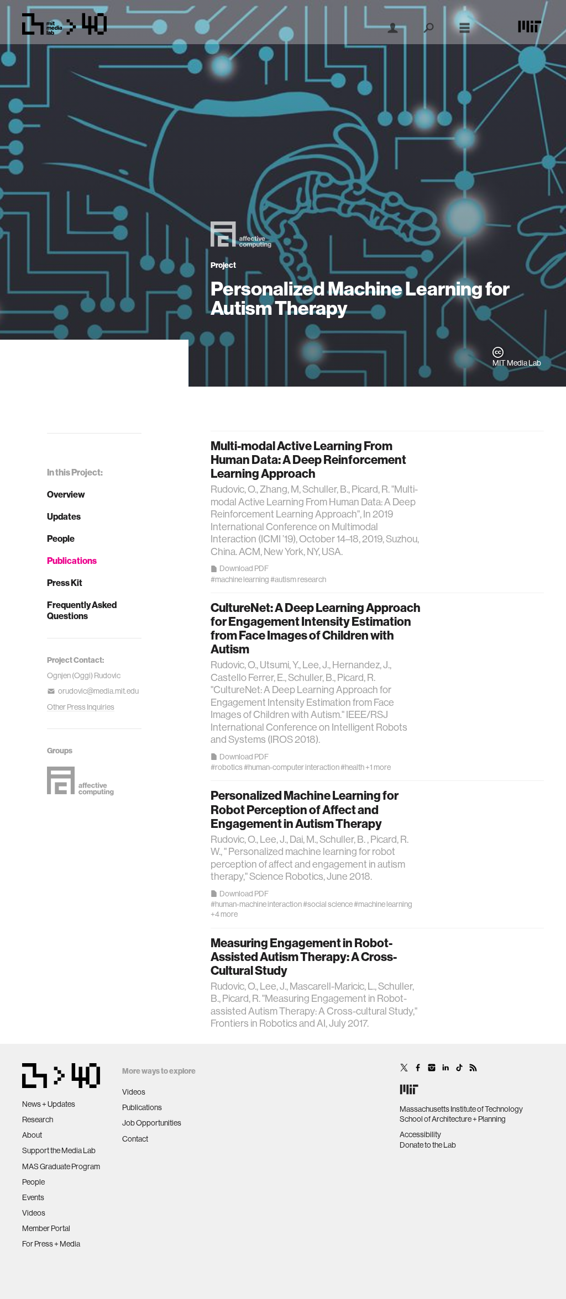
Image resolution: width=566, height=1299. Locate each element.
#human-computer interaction (291, 767)
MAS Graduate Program (61, 1166)
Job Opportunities (151, 1123)
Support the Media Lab (59, 1150)
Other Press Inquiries (80, 707)
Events (33, 1197)
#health (352, 767)
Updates (64, 516)
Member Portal (46, 1228)
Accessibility (420, 1134)
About (32, 1135)
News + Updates (48, 1104)
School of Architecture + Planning (453, 1119)
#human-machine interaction (256, 904)
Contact (135, 1139)
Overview (66, 494)
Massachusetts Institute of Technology (461, 1109)
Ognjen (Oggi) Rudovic (83, 675)
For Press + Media (51, 1244)
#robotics (227, 767)
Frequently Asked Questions (82, 610)
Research (37, 1119)
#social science (328, 904)
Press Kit (64, 582)
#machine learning (240, 579)
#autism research (298, 579)
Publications (72, 560)
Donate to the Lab (428, 1145)
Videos (33, 1213)
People (61, 538)
